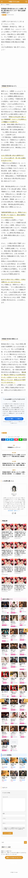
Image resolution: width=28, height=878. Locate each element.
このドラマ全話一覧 (26, 631)
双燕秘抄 (4, 14)
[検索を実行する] (25, 842)
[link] (13, 513)
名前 (4, 813)
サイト (4, 823)
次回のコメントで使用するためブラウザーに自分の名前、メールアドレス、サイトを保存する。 (14, 829)
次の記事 (25, 701)
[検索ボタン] (26, 1)
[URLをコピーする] (25, 439)
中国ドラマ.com (14, 1)
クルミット (14, 494)
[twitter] (15, 513)
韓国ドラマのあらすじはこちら (14, 857)
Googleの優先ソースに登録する (14, 418)
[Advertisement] (14, 67)
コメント (5, 797)
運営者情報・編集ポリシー (14, 510)
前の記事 (2, 701)
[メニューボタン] (1, 1)
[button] (3, 439)
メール (4, 818)
